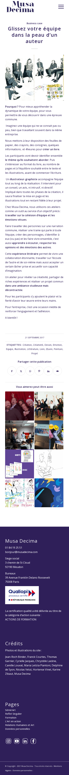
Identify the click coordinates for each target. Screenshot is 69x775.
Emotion (57, 344)
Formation (10, 717)
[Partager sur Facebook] (11, 370)
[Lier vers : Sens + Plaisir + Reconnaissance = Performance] (48, 405)
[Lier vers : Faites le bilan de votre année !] (19, 434)
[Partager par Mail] (57, 370)
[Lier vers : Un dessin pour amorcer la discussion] (48, 463)
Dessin (48, 344)
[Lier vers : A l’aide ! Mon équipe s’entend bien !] (19, 405)
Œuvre (49, 349)
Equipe (9, 349)
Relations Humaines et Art (19, 725)
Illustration (20, 349)
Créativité (38, 344)
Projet (34, 353)
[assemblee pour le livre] (34, 78)
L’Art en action (13, 721)
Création (27, 344)
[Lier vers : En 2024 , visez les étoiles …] (48, 492)
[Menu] (59, 6)
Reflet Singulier (13, 713)
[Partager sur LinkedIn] (48, 370)
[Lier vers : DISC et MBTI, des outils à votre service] (19, 463)
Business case (34, 23)
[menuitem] (59, 6)
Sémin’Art (10, 710)
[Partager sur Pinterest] (39, 370)
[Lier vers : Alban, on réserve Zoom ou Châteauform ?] (48, 434)
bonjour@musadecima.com (21, 552)
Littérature (32, 349)
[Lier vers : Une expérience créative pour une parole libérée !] (19, 492)
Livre (42, 349)
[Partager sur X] (21, 370)
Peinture (58, 349)
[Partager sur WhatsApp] (30, 370)
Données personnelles (17, 728)
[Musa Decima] (28, 6)
